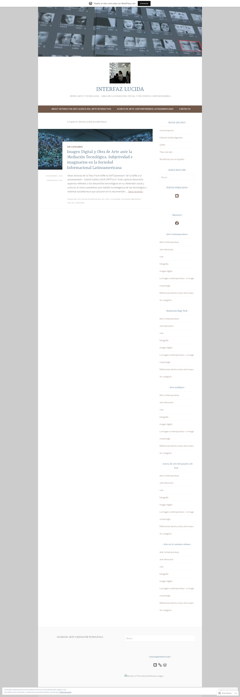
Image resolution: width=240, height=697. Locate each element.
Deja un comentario (75, 203)
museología (165, 285)
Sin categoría (75, 146)
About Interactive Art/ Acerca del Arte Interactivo (81, 109)
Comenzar (144, 3)
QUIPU (162, 144)
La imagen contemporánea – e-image (177, 278)
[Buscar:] (177, 177)
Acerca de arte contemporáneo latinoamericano (145, 109)
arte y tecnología (112, 199)
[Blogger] (177, 196)
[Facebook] (177, 223)
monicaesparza (167, 130)
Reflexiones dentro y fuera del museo (177, 292)
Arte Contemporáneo (169, 242)
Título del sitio (166, 152)
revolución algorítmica (131, 199)
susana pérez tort (54, 180)
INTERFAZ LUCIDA (120, 89)
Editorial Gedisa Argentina (171, 137)
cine (161, 256)
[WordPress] (165, 665)
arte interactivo (166, 249)
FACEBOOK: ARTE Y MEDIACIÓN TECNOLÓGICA (80, 637)
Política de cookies (65, 692)
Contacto (184, 109)
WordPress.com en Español (172, 159)
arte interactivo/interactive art (91, 199)
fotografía (164, 263)
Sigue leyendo (135, 191)
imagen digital (166, 271)
